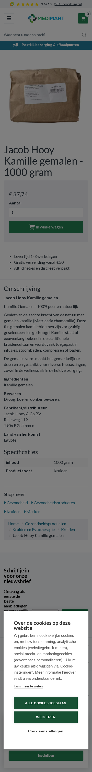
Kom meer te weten (28, 686)
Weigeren (46, 717)
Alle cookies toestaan (45, 703)
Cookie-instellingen (45, 731)
